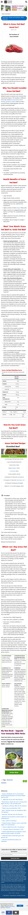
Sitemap (17, 893)
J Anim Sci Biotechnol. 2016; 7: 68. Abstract (13, 827)
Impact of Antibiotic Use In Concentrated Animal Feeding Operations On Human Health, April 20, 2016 (13, 795)
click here (23, 884)
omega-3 (18, 208)
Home (10, 893)
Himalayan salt (21, 480)
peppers (14, 468)
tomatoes (13, 471)
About (13, 893)
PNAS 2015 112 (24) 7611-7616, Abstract (13, 799)
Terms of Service (6, 907)
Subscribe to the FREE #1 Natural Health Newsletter (14, 850)
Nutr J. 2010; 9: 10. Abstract (10, 820)
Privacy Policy (11, 906)
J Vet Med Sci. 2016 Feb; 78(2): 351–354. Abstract (14, 806)
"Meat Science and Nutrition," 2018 (11, 808)
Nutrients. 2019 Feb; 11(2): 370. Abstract (12, 814)
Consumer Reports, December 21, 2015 (13, 829)
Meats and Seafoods (14, 17)
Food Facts (5, 17)
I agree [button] (19, 905)
